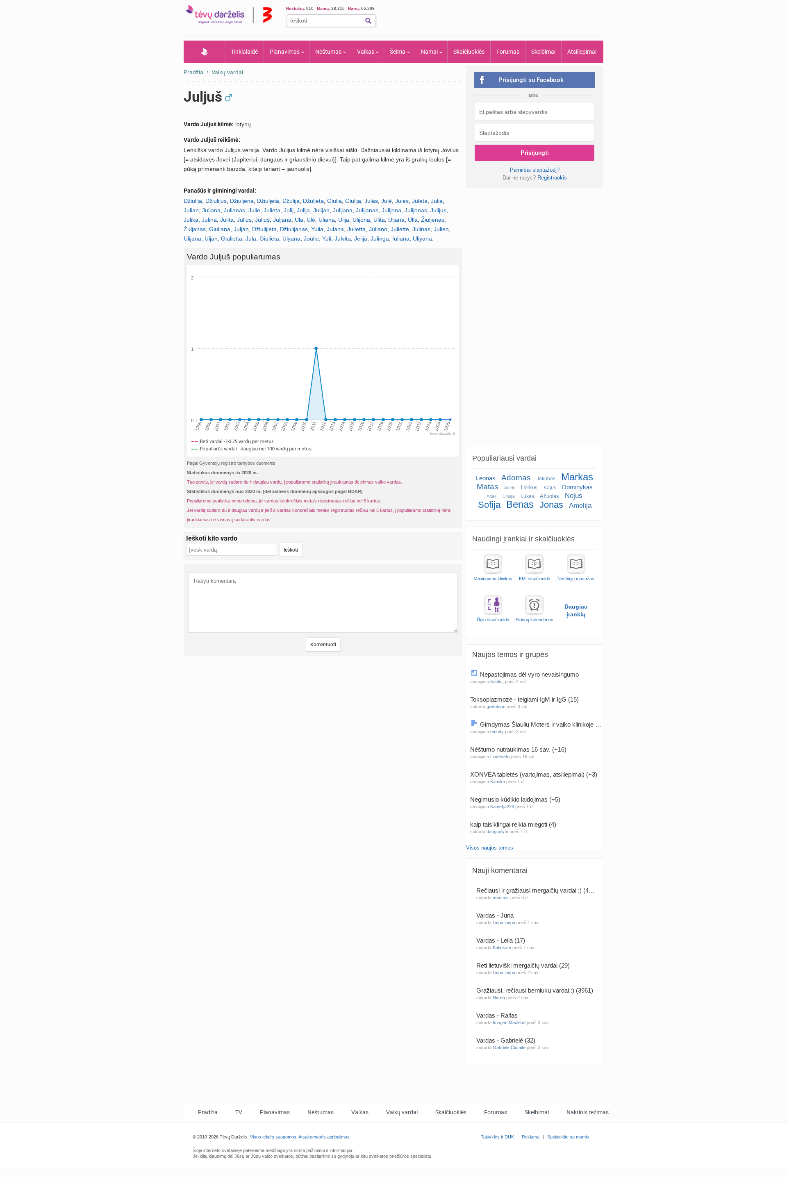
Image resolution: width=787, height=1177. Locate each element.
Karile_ (497, 681)
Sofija (489, 505)
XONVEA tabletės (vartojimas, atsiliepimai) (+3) (533, 774)
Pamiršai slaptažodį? (535, 170)
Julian (191, 210)
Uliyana (422, 238)
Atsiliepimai (581, 51)
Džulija (291, 201)
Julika (191, 219)
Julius (244, 219)
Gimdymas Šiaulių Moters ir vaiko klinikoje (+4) (541, 724)
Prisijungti (535, 153)
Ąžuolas (549, 496)
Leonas (486, 478)
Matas (487, 486)
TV (238, 1112)
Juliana (211, 210)
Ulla (413, 219)
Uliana (326, 219)
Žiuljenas (432, 219)
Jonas (551, 505)
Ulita (379, 219)
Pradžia (204, 52)
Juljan (241, 229)
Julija (303, 210)
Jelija (360, 238)
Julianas (234, 210)
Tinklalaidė (244, 51)
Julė (386, 201)
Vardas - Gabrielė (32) (505, 1040)
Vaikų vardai (227, 72)
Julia (437, 201)
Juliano (378, 229)
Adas (492, 496)
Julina (209, 219)
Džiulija (193, 201)
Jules (402, 201)
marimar (501, 897)
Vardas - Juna (495, 915)
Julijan (321, 210)
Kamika (497, 781)
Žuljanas (195, 229)
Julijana (343, 210)
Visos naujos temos (489, 848)
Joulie (311, 238)
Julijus (438, 210)
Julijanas (367, 210)
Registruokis (552, 178)
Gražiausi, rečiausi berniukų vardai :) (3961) (534, 990)
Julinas (421, 229)
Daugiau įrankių (576, 610)
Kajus (550, 488)
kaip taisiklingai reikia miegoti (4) (513, 824)
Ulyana (291, 238)
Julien (441, 229)
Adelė (509, 487)
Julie (254, 210)
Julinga (380, 238)
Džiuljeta (268, 201)
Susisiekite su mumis (568, 1136)
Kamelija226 (502, 806)
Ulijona (361, 219)
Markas (577, 476)
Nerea (499, 997)
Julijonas (416, 210)
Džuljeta (313, 201)
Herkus (529, 487)
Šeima (397, 51)
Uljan (211, 238)
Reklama (530, 1136)
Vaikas (365, 51)
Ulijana (192, 238)
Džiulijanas (294, 229)
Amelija (580, 505)
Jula (251, 238)
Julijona (391, 210)
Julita (227, 219)
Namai (429, 51)
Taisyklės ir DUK (497, 1136)
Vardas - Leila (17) (500, 940)
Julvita (342, 238)
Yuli (326, 238)
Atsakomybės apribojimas (324, 1136)
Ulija (343, 219)
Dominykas (577, 487)
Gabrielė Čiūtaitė (509, 1047)
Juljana (282, 219)
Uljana (396, 219)
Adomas (516, 477)
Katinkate (502, 947)
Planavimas (285, 51)
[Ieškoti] (368, 21)
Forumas (507, 51)
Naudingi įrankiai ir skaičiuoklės (523, 539)
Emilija (509, 496)
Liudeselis (500, 756)
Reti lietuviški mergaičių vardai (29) (523, 965)
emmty (497, 731)
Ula (299, 219)
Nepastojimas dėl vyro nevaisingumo (530, 674)
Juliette (400, 229)
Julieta (272, 210)
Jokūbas (546, 479)
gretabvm (496, 706)
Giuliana (219, 229)
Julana (335, 229)
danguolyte (497, 831)
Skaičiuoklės (468, 51)
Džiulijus (216, 201)
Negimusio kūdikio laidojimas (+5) (515, 799)
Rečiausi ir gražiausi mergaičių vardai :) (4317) (536, 890)
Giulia (334, 201)
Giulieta (269, 238)
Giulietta (231, 238)
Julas (371, 201)
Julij (288, 210)
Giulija (353, 201)
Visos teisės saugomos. (274, 1136)
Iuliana (400, 238)
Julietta (356, 229)
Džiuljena (242, 201)
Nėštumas (328, 51)
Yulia (317, 229)
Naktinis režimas (587, 1112)
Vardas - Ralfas (497, 1015)
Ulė (311, 219)
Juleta (420, 201)
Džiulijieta (264, 229)
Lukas (527, 496)
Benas (520, 504)
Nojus (573, 496)
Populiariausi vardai (504, 458)
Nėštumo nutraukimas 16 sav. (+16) (518, 749)
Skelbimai (543, 51)
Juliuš (262, 219)
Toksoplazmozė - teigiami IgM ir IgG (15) (524, 699)
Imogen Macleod (509, 1022)
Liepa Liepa (504, 922)
